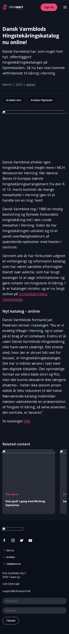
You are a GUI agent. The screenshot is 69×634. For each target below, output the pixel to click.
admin (30, 84)
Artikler (10, 557)
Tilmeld (10, 620)
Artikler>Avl (13, 100)
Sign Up (49, 7)
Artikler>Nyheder (42, 100)
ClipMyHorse (13, 563)
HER (27, 421)
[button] (65, 7)
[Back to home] (12, 7)
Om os (10, 550)
